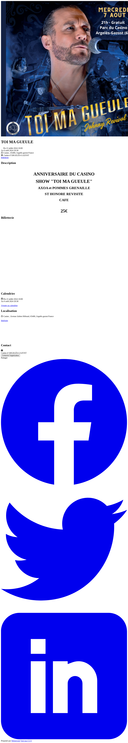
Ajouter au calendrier (9, 305)
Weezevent (15, 741)
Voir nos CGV (26, 741)
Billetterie (5, 158)
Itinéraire (4, 321)
